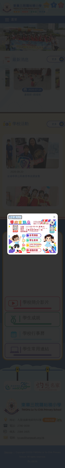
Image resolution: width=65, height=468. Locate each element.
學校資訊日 (15, 217)
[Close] (54, 216)
